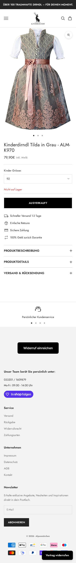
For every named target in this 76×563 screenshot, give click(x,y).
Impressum (10, 455)
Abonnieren (16, 522)
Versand (8, 416)
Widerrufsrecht (12, 429)
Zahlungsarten (12, 435)
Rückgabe (9, 422)
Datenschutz (11, 462)
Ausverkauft (38, 203)
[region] (38, 312)
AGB (6, 468)
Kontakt (8, 475)
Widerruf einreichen (38, 348)
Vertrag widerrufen (57, 555)
